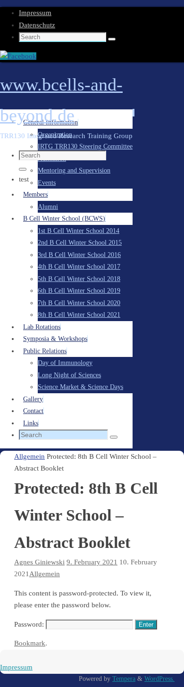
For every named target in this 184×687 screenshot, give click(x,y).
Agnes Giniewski (39, 562)
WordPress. (159, 678)
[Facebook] (18, 56)
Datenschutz (37, 25)
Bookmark (29, 643)
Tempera (123, 678)
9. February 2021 (92, 562)
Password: (30, 624)
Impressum (35, 13)
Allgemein (29, 456)
